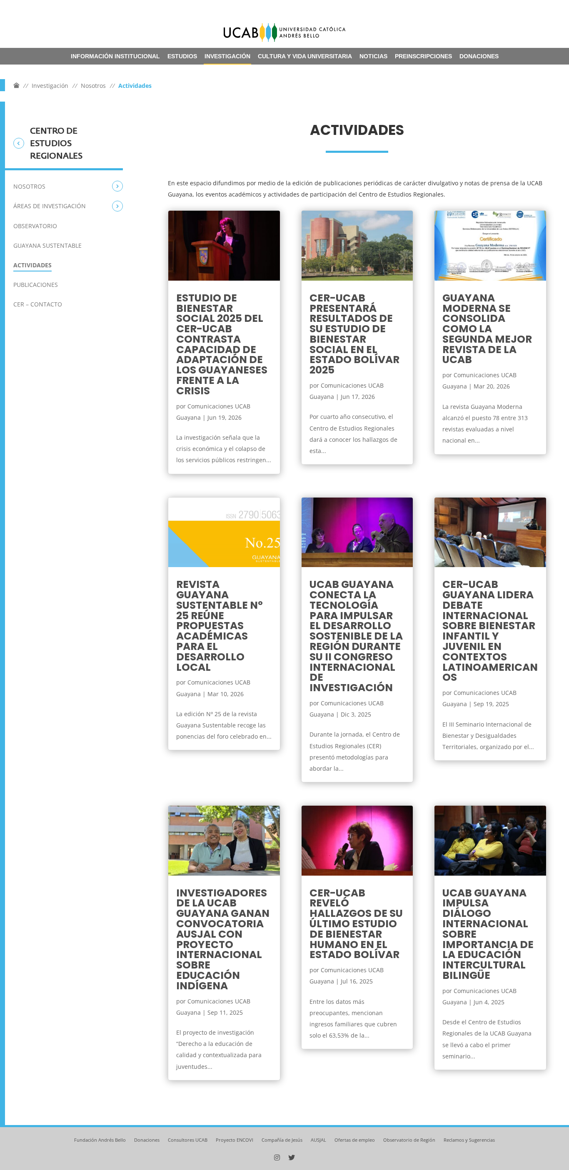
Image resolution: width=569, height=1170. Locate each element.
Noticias (373, 56)
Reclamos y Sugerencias (469, 1140)
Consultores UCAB (187, 1140)
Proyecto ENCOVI (234, 1140)
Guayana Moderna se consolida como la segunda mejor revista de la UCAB (487, 329)
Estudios (182, 56)
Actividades (32, 265)
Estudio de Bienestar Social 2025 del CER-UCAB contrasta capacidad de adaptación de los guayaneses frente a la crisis (221, 344)
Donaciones (479, 56)
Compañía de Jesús (282, 1140)
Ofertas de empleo (354, 1140)
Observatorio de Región (409, 1140)
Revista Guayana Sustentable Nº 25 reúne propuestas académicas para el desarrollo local (219, 625)
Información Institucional (115, 56)
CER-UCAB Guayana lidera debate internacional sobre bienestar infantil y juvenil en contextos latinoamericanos (490, 631)
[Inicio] (16, 85)
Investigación (227, 56)
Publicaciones (35, 285)
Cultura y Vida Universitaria (305, 56)
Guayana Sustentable (47, 245)
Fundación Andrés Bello (100, 1140)
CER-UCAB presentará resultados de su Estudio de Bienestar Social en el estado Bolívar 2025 (354, 334)
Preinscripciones (423, 56)
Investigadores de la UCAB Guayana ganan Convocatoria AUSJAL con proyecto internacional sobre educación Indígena (223, 939)
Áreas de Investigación (49, 206)
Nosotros (93, 86)
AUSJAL (318, 1140)
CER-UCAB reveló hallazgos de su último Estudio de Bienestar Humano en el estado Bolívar (356, 924)
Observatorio (35, 226)
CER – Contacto (37, 304)
